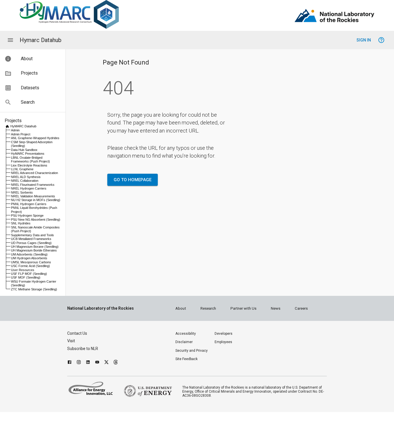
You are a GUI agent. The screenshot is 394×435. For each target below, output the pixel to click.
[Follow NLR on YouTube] (97, 363)
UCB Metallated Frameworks (31, 239)
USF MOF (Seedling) (25, 277)
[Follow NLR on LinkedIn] (88, 363)
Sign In (364, 40)
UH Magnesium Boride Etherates (34, 250)
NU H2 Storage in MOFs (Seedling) (35, 200)
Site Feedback (186, 359)
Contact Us (77, 333)
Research (208, 308)
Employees (223, 342)
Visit (71, 340)
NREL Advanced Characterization (34, 173)
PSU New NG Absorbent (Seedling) (35, 219)
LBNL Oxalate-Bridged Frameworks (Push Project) (30, 159)
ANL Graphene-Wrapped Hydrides (35, 138)
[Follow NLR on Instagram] (78, 363)
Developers (223, 334)
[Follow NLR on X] (106, 363)
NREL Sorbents (22, 192)
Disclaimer (184, 342)
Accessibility (185, 334)
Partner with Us (243, 308)
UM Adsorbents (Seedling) (29, 254)
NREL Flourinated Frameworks (33, 184)
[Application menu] (10, 40)
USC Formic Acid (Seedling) (30, 266)
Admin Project (20, 134)
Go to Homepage (132, 179)
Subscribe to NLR (82, 348)
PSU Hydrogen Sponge (27, 215)
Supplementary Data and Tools (32, 235)
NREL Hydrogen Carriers (28, 188)
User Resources (22, 270)
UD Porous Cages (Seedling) (31, 243)
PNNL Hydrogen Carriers (28, 204)
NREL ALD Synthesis (26, 177)
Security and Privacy (191, 351)
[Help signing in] (381, 40)
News (275, 308)
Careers (301, 308)
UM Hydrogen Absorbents (29, 258)
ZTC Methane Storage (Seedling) (34, 289)
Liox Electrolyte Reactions (29, 165)
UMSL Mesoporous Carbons (31, 262)
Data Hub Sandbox (24, 150)
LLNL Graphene (22, 169)
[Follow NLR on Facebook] (69, 363)
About (180, 308)
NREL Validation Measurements (33, 196)
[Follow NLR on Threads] (115, 363)
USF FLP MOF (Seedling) (29, 273)
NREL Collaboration (24, 180)
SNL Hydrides (21, 223)
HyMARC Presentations (27, 153)
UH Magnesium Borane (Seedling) (35, 246)
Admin (15, 130)
